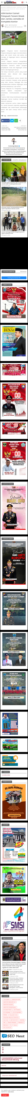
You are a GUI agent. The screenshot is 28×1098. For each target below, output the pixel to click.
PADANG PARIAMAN (12, 1022)
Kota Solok (5, 1020)
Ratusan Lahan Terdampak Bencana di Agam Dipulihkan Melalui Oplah (13, 208)
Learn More (11, 1091)
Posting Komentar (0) (14, 278)
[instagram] (2, 1051)
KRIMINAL (5, 1015)
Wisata (15, 1025)
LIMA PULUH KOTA (14, 1020)
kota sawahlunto (7, 1027)
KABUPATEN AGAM (11, 7)
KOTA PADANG (17, 1009)
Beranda (3, 7)
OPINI (4, 1022)
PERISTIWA (5, 1025)
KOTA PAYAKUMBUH (17, 1012)
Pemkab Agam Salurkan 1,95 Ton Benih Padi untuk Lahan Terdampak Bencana (14, 183)
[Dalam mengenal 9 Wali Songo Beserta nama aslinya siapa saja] (5, 973)
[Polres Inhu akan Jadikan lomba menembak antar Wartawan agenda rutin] (5, 980)
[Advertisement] (14, 254)
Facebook (6, 120)
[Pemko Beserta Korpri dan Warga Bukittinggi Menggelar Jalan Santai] (5, 986)
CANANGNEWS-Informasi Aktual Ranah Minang (12, 1059)
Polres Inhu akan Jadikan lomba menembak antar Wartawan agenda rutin (16, 979)
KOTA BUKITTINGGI (7, 1009)
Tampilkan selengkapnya (19, 160)
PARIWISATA (21, 1022)
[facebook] (2, 1048)
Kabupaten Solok (13, 1015)
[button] (26, 2)
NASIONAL (22, 1020)
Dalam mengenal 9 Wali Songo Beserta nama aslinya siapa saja (17, 973)
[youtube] (3, 1049)
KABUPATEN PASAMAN (8, 1004)
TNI (10, 1025)
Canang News (13, 146)
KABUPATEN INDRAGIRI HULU (9, 1002)
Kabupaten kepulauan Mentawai (11, 1017)
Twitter (12, 120)
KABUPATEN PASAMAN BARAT (9, 1007)
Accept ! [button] (5, 1095)
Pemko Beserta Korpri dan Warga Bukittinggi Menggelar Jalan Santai (16, 986)
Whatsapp (16, 120)
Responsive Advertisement (9, 1075)
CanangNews (6, 999)
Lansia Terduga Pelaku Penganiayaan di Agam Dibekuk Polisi (13, 232)
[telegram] (2, 1052)
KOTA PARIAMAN (6, 1012)
